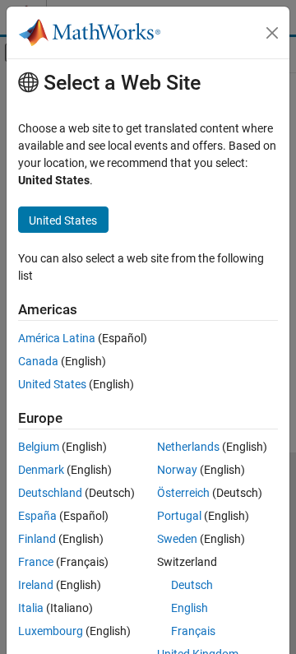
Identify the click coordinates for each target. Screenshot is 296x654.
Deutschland (50, 492)
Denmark (41, 469)
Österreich (183, 492)
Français (193, 631)
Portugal (179, 515)
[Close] (272, 32)
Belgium (38, 446)
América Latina (56, 338)
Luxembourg (50, 631)
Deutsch (192, 584)
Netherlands (188, 446)
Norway (177, 469)
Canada (38, 361)
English (189, 608)
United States (52, 384)
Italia (31, 608)
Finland (37, 538)
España (37, 515)
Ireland (35, 584)
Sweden (177, 538)
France (35, 561)
